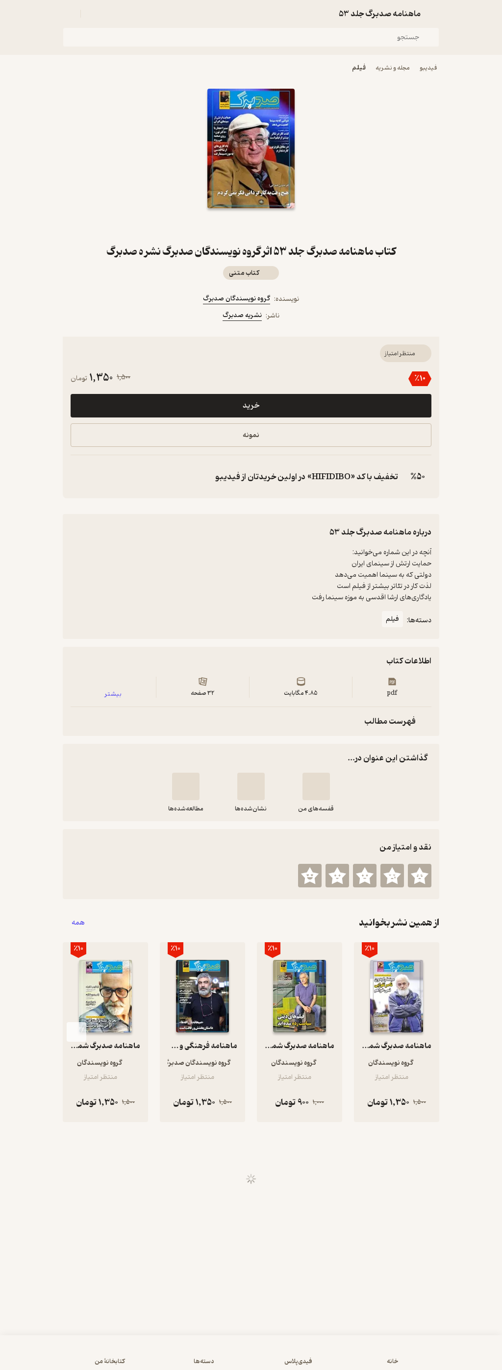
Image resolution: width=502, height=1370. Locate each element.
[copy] (80, 477)
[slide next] (76, 1032)
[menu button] (68, 13)
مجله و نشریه (393, 68)
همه (78, 923)
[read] (186, 786)
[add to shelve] (316, 786)
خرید (251, 405)
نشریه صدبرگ (242, 315)
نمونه (251, 435)
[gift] (251, 226)
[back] (433, 13)
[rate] (419, 875)
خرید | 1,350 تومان (251, 1357)
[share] (227, 226)
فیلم (359, 68)
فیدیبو (428, 68)
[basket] (92, 13)
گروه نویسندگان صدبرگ (236, 299)
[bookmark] (274, 226)
